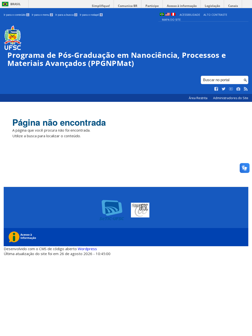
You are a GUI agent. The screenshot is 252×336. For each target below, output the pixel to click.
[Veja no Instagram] (238, 89)
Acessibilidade (190, 14)
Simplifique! (101, 6)
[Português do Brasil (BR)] (162, 14)
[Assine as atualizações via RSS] (246, 89)
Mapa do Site (171, 19)
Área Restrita (198, 98)
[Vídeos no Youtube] (231, 89)
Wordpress (87, 248)
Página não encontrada (59, 122)
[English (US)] (167, 14)
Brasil (15, 4)
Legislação (212, 6)
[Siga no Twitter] (224, 89)
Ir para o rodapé (91, 14)
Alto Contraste (215, 14)
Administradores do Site (230, 98)
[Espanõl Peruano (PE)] (173, 14)
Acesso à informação (182, 6)
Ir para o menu (42, 14)
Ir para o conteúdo (16, 14)
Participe (152, 6)
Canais (233, 6)
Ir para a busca (66, 14)
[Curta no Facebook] (216, 89)
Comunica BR (127, 6)
